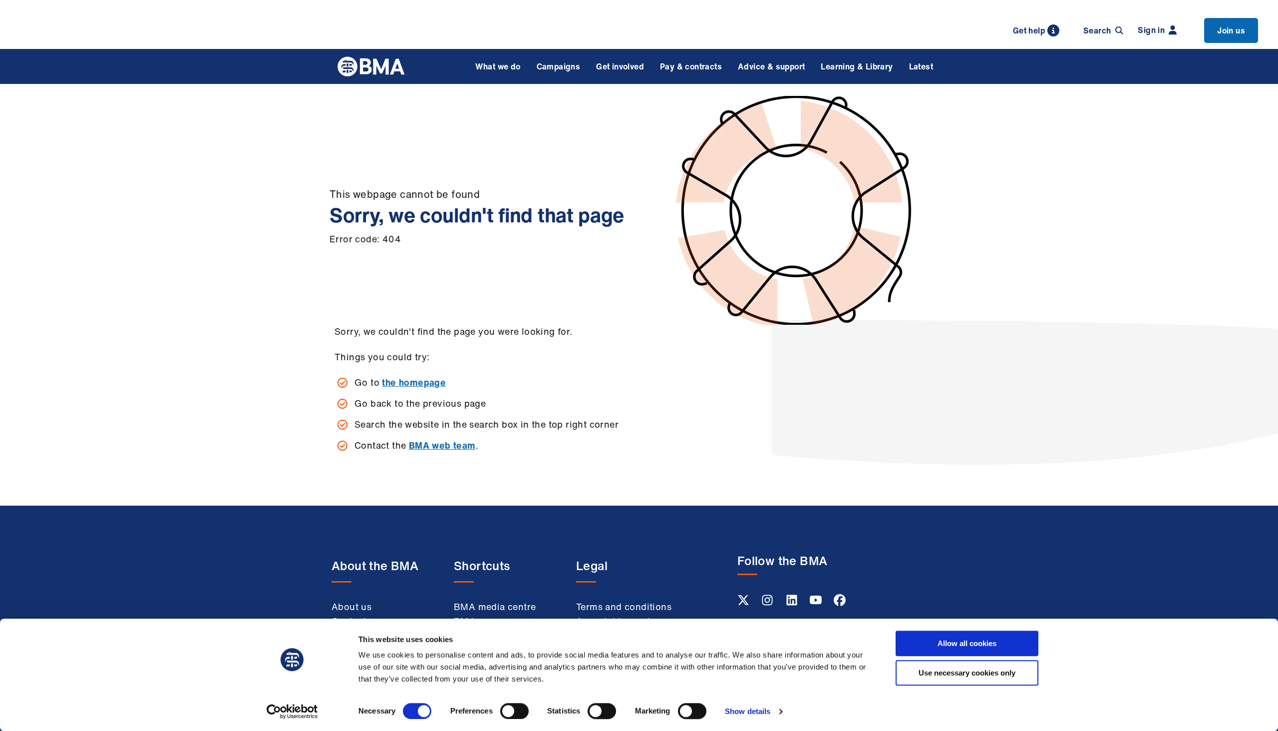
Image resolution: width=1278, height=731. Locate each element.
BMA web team (442, 445)
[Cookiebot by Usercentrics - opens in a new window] (292, 711)
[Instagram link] (768, 603)
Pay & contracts (691, 66)
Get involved (620, 66)
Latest (921, 66)
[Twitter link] (744, 603)
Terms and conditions (623, 606)
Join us (1231, 30)
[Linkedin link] (793, 603)
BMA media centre (495, 606)
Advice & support (771, 66)
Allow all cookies (967, 643)
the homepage (414, 382)
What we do (498, 66)
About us (351, 606)
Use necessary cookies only (967, 673)
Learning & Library (857, 66)
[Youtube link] (817, 603)
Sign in (1151, 30)
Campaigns (559, 66)
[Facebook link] (840, 603)
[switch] (514, 711)
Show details (747, 711)
